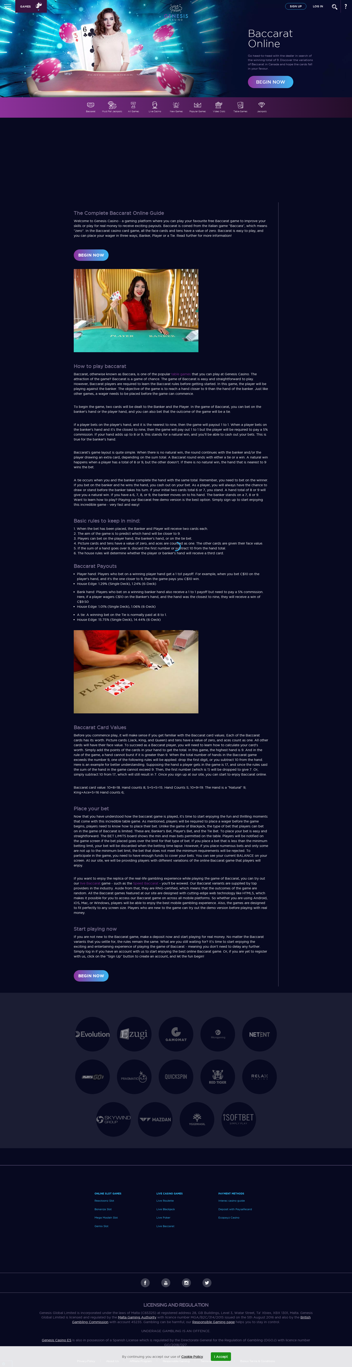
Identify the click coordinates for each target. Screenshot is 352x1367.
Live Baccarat (165, 1226)
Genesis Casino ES (56, 1340)
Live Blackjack (165, 1209)
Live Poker (163, 1217)
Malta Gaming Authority (137, 1317)
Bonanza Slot (103, 1209)
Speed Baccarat (145, 883)
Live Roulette (165, 1200)
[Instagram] (186, 1282)
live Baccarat (90, 883)
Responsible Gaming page (213, 1322)
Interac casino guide (231, 1200)
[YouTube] (165, 1282)
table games (181, 374)
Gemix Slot (101, 1226)
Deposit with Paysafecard (235, 1209)
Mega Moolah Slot (106, 1217)
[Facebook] (145, 1282)
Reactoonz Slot (104, 1200)
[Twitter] (206, 1282)
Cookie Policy (192, 1356)
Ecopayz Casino (228, 1217)
